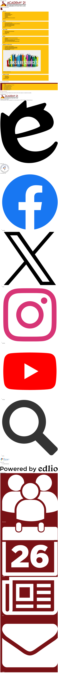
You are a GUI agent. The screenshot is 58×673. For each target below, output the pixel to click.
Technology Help (7, 49)
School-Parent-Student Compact (9, 48)
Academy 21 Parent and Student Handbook (11, 47)
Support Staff (7, 77)
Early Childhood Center (7, 87)
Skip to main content (3, 0)
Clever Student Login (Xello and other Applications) (12, 23)
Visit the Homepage (3, 94)
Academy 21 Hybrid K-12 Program (9, 84)
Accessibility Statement (5, 463)
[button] (4, 11)
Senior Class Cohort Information (9, 31)
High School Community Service (9, 24)
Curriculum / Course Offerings (9, 46)
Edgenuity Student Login (8, 22)
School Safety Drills (8, 15)
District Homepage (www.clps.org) (10, 17)
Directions (6, 16)
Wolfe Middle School (7, 89)
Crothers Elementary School (8, 86)
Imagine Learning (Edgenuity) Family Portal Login (12, 39)
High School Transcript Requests (9, 25)
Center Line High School (7, 85)
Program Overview (7, 12)
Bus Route (6, 38)
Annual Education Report (8, 14)
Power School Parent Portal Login (10, 40)
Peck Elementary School (7, 88)
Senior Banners (7, 32)
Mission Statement (7, 13)
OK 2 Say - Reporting (8, 26)
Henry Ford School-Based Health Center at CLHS (12, 41)
